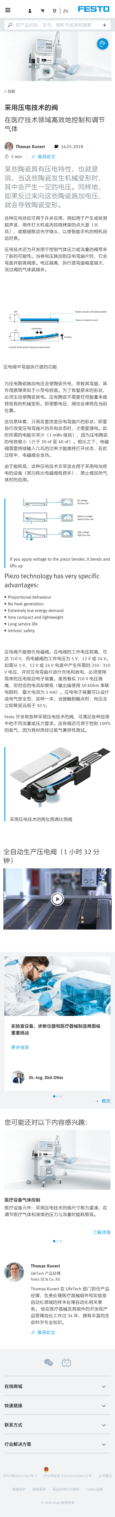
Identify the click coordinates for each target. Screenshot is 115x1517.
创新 (11, 91)
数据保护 (19, 1489)
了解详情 (102, 1232)
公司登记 (105, 1475)
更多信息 (20, 1047)
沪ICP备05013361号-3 (20, 1475)
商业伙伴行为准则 (65, 1489)
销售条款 (39, 1489)
